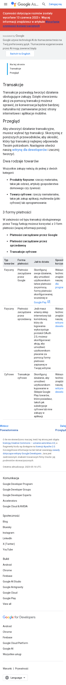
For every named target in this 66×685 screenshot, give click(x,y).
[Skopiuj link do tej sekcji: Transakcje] (28, 85)
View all (7, 603)
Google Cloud (10, 592)
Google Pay (40, 302)
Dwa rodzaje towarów (21, 161)
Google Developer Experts (17, 495)
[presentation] (33, 85)
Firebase (7, 576)
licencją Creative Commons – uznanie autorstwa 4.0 (29, 443)
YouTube (8, 549)
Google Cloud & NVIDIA (15, 506)
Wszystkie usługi (12, 654)
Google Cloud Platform (15, 643)
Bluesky (7, 527)
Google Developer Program (18, 484)
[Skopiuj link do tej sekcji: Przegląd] (24, 121)
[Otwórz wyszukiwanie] (44, 4)
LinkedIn (7, 538)
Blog (5, 521)
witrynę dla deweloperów (29, 150)
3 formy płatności (17, 212)
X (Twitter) (9, 544)
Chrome (7, 570)
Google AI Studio (12, 581)
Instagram (8, 532)
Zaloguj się (55, 4)
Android (7, 564)
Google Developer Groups (17, 489)
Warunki (7, 668)
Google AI (8, 648)
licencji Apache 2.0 (45, 446)
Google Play (9, 598)
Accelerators (10, 500)
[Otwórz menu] (5, 4)
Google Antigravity (13, 587)
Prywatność (21, 668)
